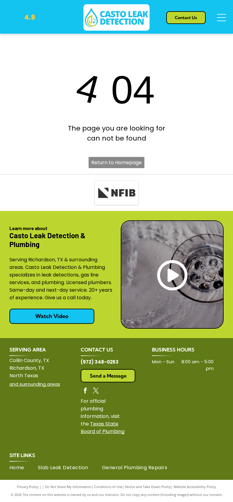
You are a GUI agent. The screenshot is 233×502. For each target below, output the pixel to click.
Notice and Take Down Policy (148, 486)
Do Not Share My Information (68, 486)
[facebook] (85, 391)
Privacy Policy (28, 486)
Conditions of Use (108, 486)
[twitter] (95, 391)
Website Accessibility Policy (195, 486)
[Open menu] (221, 17)
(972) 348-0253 (100, 362)
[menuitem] (23, 467)
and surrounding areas (34, 384)
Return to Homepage (116, 162)
